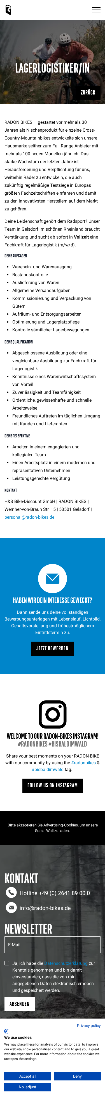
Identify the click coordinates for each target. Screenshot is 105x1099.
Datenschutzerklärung (66, 963)
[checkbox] (6, 963)
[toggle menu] (96, 10)
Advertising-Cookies (60, 825)
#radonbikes (83, 762)
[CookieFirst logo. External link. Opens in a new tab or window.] (6, 1031)
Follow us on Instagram (52, 785)
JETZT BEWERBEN (52, 648)
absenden (20, 1004)
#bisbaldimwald (48, 769)
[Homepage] (8, 10)
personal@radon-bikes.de (29, 517)
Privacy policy (89, 1025)
